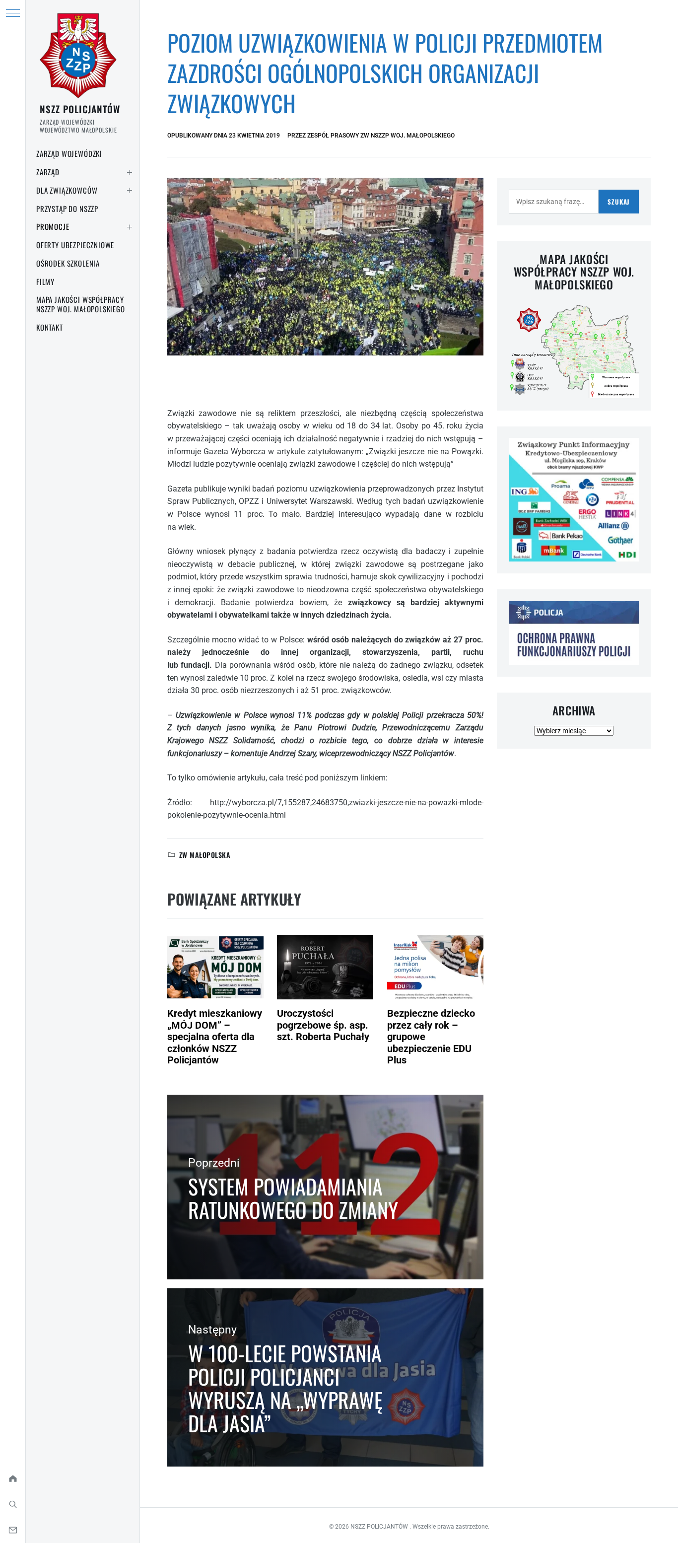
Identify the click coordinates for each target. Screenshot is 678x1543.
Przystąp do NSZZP (67, 208)
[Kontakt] (12, 1530)
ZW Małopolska (204, 854)
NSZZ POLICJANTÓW (80, 109)
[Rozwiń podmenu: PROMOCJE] (130, 226)
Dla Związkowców (66, 190)
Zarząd (48, 171)
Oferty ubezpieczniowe (75, 244)
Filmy (45, 281)
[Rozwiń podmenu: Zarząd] (130, 172)
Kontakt (49, 327)
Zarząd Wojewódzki (69, 153)
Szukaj (619, 202)
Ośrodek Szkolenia (68, 263)
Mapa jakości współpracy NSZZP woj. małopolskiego (80, 304)
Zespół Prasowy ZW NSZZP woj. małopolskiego (381, 135)
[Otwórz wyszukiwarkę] (12, 1504)
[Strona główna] (12, 1478)
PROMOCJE (52, 226)
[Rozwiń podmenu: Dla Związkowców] (130, 190)
